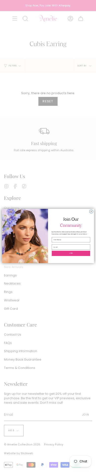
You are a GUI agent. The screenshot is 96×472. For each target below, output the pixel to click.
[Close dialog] (91, 211)
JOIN (71, 253)
